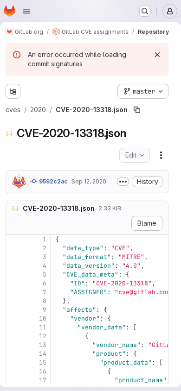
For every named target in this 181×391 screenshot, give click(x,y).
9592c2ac (53, 181)
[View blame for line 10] (14, 318)
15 (42, 362)
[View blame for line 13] (14, 345)
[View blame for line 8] (14, 300)
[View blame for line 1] (14, 239)
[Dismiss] (157, 54)
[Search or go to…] (144, 11)
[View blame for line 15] (14, 362)
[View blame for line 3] (14, 256)
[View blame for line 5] (14, 274)
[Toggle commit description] (123, 181)
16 (42, 371)
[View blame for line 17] (14, 380)
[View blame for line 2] (14, 248)
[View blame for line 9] (14, 309)
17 (42, 380)
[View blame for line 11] (14, 327)
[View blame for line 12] (14, 336)
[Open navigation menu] (26, 11)
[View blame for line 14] (14, 353)
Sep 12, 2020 (88, 181)
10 (42, 318)
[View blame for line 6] (14, 283)
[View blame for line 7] (14, 292)
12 (42, 336)
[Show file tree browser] (13, 91)
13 (42, 345)
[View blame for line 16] (14, 371)
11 (42, 327)
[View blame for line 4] (14, 265)
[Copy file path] (136, 109)
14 (42, 354)
